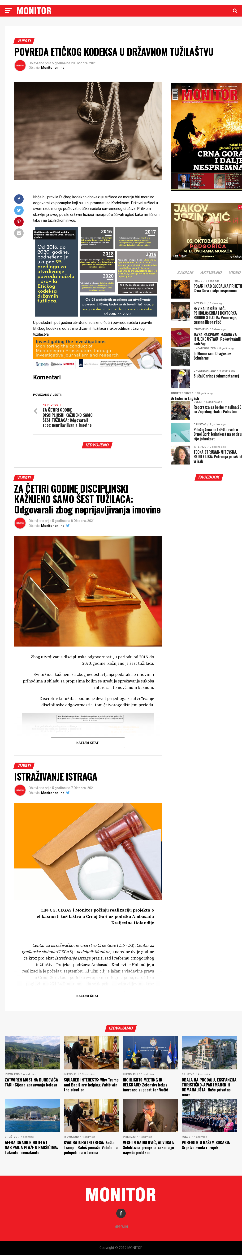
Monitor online (52, 67)
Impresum (121, 1226)
